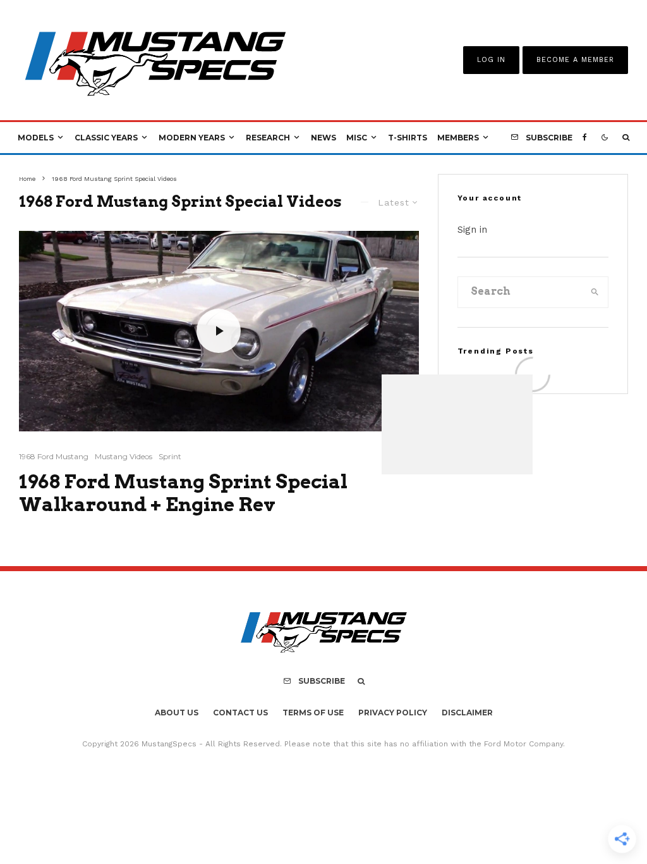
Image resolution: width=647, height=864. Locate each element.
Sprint (170, 456)
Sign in (472, 229)
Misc (356, 137)
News (323, 137)
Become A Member (575, 60)
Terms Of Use (313, 712)
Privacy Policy (392, 712)
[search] (595, 292)
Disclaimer (467, 712)
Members (458, 137)
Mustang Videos (123, 456)
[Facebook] (584, 138)
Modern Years (192, 137)
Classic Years (106, 137)
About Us (176, 712)
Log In (491, 60)
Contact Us (240, 712)
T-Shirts (407, 137)
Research (268, 137)
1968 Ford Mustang (53, 456)
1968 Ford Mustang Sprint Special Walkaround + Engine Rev (183, 492)
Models (36, 137)
